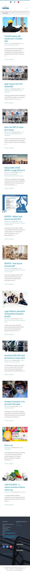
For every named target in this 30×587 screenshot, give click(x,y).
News (13, 45)
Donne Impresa (15, 223)
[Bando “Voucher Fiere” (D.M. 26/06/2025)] (15, 73)
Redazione (8, 43)
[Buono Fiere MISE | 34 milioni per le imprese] (15, 116)
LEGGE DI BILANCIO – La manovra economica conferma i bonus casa (14, 487)
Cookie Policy (20, 550)
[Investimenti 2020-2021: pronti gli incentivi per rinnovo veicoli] (15, 346)
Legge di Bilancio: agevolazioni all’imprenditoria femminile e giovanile (14, 313)
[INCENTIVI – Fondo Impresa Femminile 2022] (15, 252)
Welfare (9, 449)
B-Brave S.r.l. (20, 570)
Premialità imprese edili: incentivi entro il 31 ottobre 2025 (13, 38)
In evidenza (15, 174)
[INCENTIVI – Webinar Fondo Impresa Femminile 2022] (15, 204)
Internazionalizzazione (14, 90)
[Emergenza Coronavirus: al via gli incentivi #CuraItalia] (15, 389)
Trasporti (17, 362)
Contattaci (19, 525)
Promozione (7, 92)
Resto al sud (8, 445)
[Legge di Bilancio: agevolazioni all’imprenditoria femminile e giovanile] (15, 298)
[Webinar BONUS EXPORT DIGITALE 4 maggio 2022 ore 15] (15, 159)
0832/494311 (7, 530)
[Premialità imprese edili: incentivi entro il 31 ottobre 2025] (15, 24)
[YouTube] (10, 546)
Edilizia (10, 45)
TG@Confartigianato (8, 554)
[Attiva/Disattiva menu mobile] (27, 8)
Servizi (16, 45)
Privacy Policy (20, 544)
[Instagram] (7, 546)
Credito (10, 174)
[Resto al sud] (15, 434)
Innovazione (7, 224)
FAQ (17, 523)
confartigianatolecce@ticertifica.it (10, 536)
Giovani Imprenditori (20, 320)
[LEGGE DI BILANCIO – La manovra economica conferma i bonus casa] (15, 475)
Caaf (21, 492)
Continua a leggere (8, 59)
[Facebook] (3, 546)
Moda (10, 408)
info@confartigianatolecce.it (9, 533)
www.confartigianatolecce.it (9, 537)
